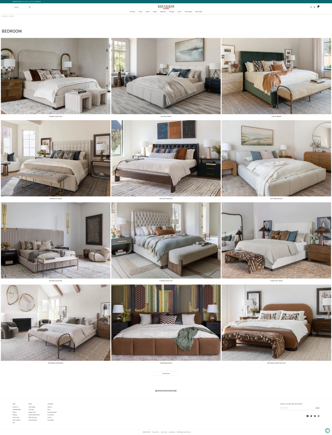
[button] (327, 430)
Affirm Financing (33, 417)
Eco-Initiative (50, 414)
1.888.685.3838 (17, 409)
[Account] (314, 7)
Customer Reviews (52, 412)
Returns (14, 412)
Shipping (15, 414)
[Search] (30, 7)
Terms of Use (164, 432)
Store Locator (16, 417)
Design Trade (32, 412)
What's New (198, 11)
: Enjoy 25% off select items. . (27, 1)
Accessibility (50, 420)
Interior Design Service (34, 414)
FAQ (14, 422)
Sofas (140, 11)
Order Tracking (16, 420)
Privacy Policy (155, 432)
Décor (179, 11)
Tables (155, 11)
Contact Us (15, 407)
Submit (317, 408)
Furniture (132, 11)
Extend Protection (33, 420)
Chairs (147, 11)
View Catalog (32, 407)
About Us (49, 407)
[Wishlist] (311, 7)
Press (48, 409)
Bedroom (163, 11)
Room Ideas (188, 11)
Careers (49, 417)
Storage (171, 11)
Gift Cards (31, 409)
